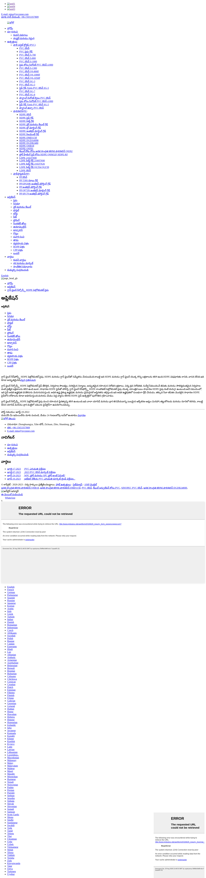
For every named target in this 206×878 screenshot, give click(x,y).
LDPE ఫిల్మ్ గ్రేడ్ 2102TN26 (32, 164)
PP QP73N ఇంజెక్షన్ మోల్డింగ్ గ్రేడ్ (34, 190)
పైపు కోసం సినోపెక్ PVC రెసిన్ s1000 (36, 65)
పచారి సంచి (18, 236)
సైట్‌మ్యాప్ (77, 484)
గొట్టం (15, 233)
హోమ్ (10, 28)
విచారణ (82, 415)
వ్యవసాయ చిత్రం (21, 243)
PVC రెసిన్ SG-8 (27, 94)
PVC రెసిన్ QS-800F (29, 71)
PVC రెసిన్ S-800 (27, 58)
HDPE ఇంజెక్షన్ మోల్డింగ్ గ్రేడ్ (32, 131)
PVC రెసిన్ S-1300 (28, 68)
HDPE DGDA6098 (28, 140)
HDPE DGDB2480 (28, 143)
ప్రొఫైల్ (16, 210)
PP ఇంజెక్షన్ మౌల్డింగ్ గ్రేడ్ (30, 187)
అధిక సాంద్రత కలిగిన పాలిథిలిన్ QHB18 (20, 488)
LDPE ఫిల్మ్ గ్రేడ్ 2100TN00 (32, 160)
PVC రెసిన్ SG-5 (27, 84)
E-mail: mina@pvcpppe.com (15, 14)
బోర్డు (15, 213)
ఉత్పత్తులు (12, 41)
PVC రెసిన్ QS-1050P (29, 78)
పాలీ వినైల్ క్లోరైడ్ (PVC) (24, 45)
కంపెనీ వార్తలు (19, 260)
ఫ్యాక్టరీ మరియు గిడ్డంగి (23, 38)
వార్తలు (10, 256)
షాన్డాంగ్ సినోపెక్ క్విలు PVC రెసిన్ (35, 98)
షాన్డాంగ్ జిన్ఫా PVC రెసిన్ (31, 108)
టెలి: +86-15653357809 (18, 427)
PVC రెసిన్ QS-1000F (29, 74)
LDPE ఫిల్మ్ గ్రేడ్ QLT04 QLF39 (34, 167)
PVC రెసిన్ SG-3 (27, 81)
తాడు (16, 240)
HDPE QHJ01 (26, 148)
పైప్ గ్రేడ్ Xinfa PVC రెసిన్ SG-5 (34, 88)
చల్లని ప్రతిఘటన (28, 380)
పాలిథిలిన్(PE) (20, 111)
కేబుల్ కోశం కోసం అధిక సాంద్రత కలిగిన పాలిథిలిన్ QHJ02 (46, 151)
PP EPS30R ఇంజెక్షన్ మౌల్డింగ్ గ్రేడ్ (35, 183)
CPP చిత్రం (18, 250)
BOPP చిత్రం (19, 246)
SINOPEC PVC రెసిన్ (131, 488)
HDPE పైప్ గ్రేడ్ (26, 118)
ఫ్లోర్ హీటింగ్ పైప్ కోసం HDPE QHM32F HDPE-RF (43, 154)
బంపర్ (16, 253)
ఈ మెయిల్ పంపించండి (12, 494)
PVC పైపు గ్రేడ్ (26, 51)
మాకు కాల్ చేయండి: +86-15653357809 (20, 17)
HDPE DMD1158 (28, 137)
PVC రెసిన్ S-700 (27, 55)
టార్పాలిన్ (18, 230)
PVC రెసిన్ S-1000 (28, 61)
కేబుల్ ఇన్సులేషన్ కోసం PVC (106, 488)
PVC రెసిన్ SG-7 (27, 91)
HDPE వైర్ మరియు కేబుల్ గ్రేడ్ (33, 124)
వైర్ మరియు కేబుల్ (22, 207)
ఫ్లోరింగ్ (16, 220)
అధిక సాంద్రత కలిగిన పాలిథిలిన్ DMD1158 (60, 488)
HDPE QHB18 (26, 146)
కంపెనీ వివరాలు (20, 35)
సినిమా (16, 203)
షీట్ (15, 217)
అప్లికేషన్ (11, 197)
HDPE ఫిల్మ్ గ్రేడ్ (26, 121)
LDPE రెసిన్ (25, 170)
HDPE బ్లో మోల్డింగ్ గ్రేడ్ (30, 127)
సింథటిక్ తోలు (19, 223)
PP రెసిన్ (23, 177)
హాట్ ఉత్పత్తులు (63, 484)
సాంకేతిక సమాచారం (22, 266)
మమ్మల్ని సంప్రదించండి (18, 270)
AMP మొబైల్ (90, 484)
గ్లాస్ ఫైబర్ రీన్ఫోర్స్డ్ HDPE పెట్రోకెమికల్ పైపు (28, 290)
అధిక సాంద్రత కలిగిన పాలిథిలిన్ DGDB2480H (165, 488)
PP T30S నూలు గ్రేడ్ (28, 180)
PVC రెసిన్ (24, 48)
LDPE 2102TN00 (28, 158)
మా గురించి (12, 31)
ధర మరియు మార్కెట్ (23, 263)
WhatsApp (10, 498)
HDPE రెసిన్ (25, 114)
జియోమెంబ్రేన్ (19, 227)
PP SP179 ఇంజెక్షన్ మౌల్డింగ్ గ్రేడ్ (34, 193)
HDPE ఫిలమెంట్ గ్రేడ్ (29, 134)
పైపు (15, 200)
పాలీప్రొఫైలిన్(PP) (21, 174)
